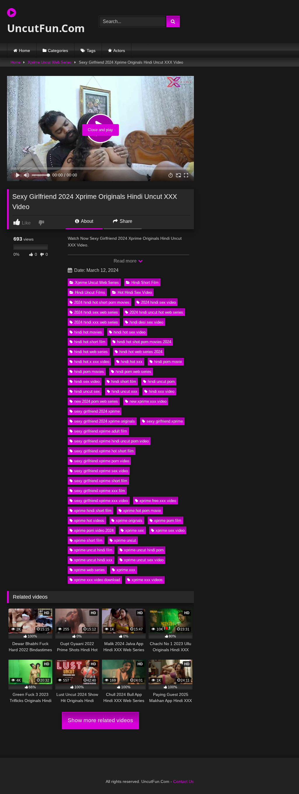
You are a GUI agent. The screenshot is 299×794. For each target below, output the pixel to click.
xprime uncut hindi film (93, 550)
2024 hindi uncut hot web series (156, 312)
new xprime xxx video (148, 401)
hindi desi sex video (146, 322)
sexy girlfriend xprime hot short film (104, 451)
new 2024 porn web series (96, 401)
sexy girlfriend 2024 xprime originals (104, 421)
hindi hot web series (91, 352)
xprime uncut (125, 540)
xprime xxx (126, 570)
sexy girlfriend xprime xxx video (101, 500)
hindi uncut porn (161, 381)
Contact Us (183, 781)
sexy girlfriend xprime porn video (101, 461)
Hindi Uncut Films (90, 292)
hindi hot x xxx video (91, 361)
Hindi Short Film (145, 282)
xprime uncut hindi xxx (93, 560)
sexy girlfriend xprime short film (100, 481)
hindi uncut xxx (124, 391)
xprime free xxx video (158, 500)
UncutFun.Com (46, 28)
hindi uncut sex (87, 391)
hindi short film (123, 381)
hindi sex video (87, 381)
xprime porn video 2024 (94, 530)
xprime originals (129, 520)
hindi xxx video (161, 391)
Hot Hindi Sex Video (135, 292)
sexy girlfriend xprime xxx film (99, 491)
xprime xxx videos (147, 580)
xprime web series (89, 570)
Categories (58, 50)
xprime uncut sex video (144, 560)
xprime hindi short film (93, 510)
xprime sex (134, 530)
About (86, 221)
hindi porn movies (89, 371)
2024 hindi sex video (158, 302)
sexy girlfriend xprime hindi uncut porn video (111, 441)
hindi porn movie (168, 361)
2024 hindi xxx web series (96, 322)
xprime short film (88, 540)
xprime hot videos (89, 520)
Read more (126, 260)
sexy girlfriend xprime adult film (100, 431)
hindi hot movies (88, 332)
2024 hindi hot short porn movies (101, 302)
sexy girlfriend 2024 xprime (97, 411)
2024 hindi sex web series (96, 312)
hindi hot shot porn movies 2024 (144, 342)
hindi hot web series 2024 (140, 352)
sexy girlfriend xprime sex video (101, 471)
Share (125, 221)
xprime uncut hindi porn (144, 550)
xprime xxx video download (97, 580)
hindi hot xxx (131, 361)
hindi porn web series (133, 371)
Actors (119, 50)
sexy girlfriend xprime (165, 421)
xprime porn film (167, 520)
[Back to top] (280, 776)
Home (24, 50)
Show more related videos (100, 720)
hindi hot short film (89, 342)
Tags (91, 50)
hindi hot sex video (129, 332)
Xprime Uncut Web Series (50, 62)
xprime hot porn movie (142, 510)
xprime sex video (170, 530)
